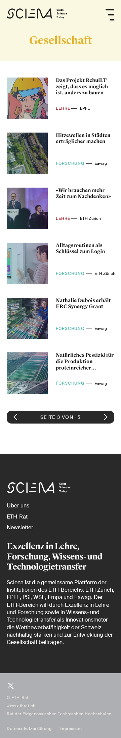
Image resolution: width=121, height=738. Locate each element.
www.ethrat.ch (21, 705)
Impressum (70, 728)
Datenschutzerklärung (29, 728)
